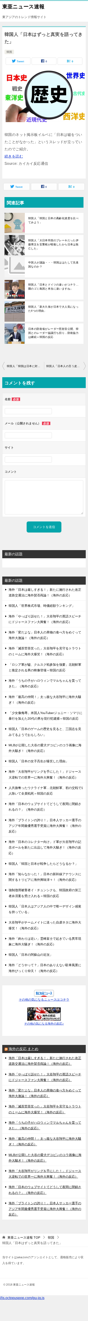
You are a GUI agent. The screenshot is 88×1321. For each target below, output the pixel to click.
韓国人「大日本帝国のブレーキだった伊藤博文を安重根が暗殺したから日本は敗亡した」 (53, 244)
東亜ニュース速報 (23, 6)
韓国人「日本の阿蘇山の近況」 (31, 954)
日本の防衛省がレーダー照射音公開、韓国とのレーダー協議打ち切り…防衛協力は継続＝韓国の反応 (53, 333)
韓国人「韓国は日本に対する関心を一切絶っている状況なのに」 (25, 366)
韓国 (9, 51)
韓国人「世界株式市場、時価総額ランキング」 (42, 605)
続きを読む (14, 156)
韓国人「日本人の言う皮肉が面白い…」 (66, 366)
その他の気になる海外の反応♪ (44, 1023)
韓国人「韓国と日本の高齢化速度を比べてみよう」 (53, 220)
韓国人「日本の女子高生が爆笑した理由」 (39, 761)
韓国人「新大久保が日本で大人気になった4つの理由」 (53, 308)
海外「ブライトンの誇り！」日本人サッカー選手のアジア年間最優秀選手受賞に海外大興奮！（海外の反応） (45, 825)
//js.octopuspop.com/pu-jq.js (22, 1298)
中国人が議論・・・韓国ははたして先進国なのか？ (53, 264)
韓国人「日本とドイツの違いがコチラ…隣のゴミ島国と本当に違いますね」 (53, 286)
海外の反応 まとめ (23, 1049)
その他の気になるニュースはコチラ (44, 999)
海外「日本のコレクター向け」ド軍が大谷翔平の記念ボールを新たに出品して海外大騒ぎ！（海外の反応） (45, 847)
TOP (23, 1237)
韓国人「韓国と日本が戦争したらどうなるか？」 (43, 863)
